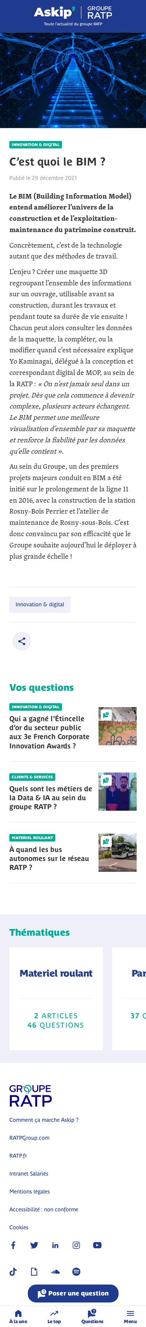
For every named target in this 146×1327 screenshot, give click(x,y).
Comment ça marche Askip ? (44, 1120)
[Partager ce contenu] (21, 641)
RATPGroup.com (29, 1138)
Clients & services (32, 777)
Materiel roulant (32, 838)
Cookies (18, 1227)
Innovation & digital (36, 145)
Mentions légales (29, 1191)
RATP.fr (18, 1156)
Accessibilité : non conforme (43, 1209)
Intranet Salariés (28, 1173)
